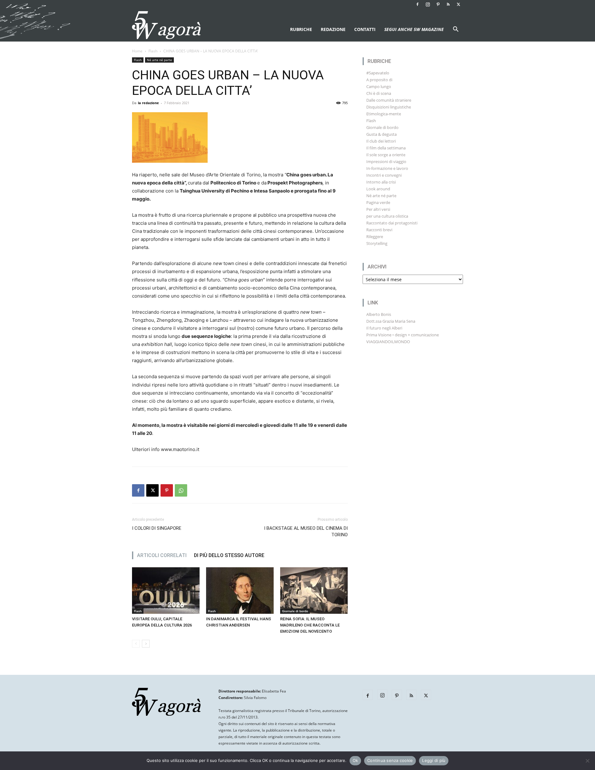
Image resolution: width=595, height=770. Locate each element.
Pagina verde (378, 202)
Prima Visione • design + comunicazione (402, 335)
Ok (355, 760)
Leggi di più (433, 760)
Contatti (365, 29)
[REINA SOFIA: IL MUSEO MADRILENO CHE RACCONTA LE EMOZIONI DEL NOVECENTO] (314, 590)
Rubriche (301, 29)
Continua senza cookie (390, 760)
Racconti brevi (379, 229)
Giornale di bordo (295, 611)
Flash (152, 51)
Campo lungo (378, 86)
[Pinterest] (438, 4)
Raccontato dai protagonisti (391, 223)
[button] (455, 30)
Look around (378, 189)
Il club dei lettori (381, 141)
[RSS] (448, 4)
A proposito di (379, 79)
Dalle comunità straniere (388, 100)
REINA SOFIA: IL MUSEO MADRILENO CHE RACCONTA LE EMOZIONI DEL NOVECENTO (310, 625)
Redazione (333, 29)
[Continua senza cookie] (587, 761)
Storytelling (376, 243)
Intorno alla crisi (381, 182)
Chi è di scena (378, 93)
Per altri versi (378, 209)
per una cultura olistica (387, 216)
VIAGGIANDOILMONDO (388, 341)
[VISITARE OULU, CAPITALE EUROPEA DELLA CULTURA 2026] (166, 590)
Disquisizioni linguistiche (388, 107)
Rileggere (374, 236)
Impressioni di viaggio (386, 161)
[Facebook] (417, 4)
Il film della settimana (386, 148)
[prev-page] (136, 644)
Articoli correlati (162, 555)
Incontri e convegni (384, 175)
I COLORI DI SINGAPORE (156, 528)
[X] (458, 4)
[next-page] (146, 644)
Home (137, 51)
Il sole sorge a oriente (385, 154)
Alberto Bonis (378, 314)
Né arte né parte (159, 60)
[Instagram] (427, 4)
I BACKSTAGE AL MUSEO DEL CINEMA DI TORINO (306, 531)
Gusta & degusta (381, 134)
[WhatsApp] (181, 490)
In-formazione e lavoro (387, 168)
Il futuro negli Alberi (384, 328)
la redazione (148, 102)
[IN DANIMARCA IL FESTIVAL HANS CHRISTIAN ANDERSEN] (240, 590)
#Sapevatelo (377, 73)
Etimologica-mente (383, 114)
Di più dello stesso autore (229, 555)
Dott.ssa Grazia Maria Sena (390, 321)
